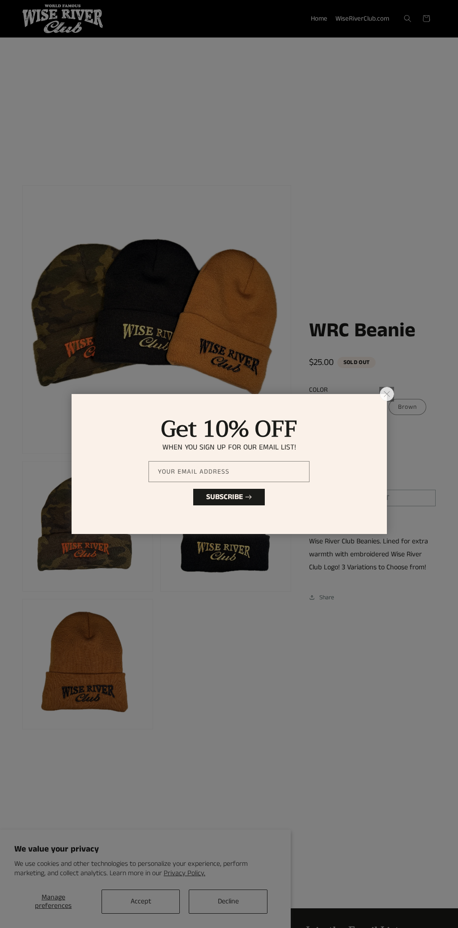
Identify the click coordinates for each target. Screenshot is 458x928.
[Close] (387, 394)
